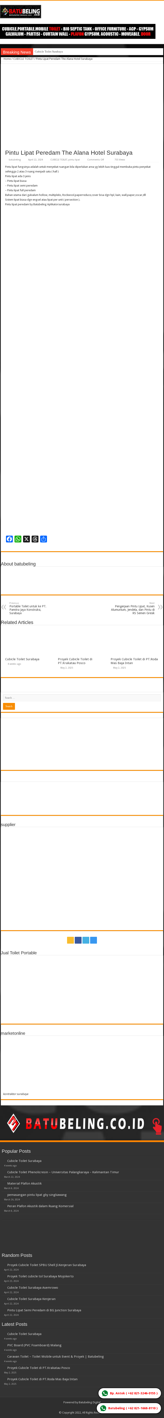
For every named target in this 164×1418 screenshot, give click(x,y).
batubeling (15, 159)
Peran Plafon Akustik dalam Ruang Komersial (40, 1206)
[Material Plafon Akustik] (3, 1183)
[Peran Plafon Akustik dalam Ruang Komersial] (3, 1206)
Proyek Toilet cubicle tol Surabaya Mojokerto (40, 1276)
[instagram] (93, 940)
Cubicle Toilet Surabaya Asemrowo (32, 1288)
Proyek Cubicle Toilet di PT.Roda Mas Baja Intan (42, 1379)
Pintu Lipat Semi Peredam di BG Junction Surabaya (44, 1310)
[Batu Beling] (82, 11)
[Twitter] (85, 940)
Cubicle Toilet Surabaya (49, 51)
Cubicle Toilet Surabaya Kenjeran (31, 1299)
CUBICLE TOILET (23, 58)
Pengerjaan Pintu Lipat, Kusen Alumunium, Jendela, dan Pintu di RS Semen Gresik (133, 608)
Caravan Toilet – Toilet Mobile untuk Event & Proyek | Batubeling (55, 1356)
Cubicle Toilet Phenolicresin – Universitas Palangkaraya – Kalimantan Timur (63, 1172)
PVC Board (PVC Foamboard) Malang (34, 1345)
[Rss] (70, 940)
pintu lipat (74, 159)
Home (7, 58)
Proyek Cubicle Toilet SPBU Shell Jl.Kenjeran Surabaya (46, 1265)
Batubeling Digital (90, 1402)
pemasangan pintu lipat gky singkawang (37, 1195)
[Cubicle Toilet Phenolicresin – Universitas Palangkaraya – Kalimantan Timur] (3, 1172)
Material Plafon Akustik (24, 1183)
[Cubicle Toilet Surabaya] (3, 1160)
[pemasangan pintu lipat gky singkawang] (3, 1194)
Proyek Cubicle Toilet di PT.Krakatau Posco (75, 661)
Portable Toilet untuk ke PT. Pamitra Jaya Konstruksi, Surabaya (27, 608)
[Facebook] (78, 940)
